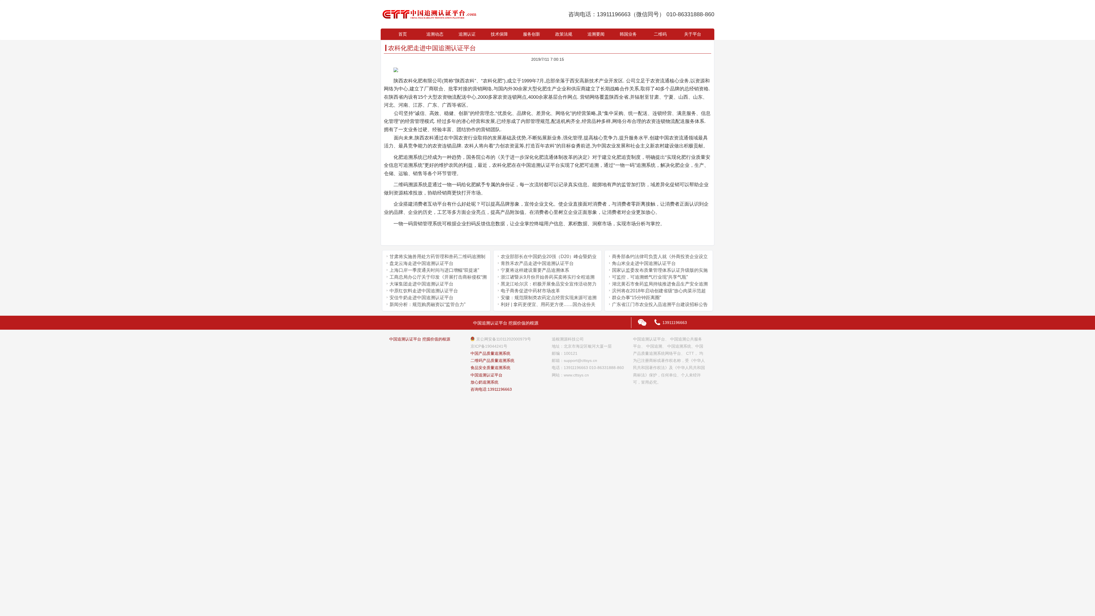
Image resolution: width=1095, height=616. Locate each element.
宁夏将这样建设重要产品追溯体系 (535, 270)
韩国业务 (628, 34)
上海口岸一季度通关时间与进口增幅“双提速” (434, 270)
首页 (402, 34)
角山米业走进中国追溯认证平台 (644, 263)
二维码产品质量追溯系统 (492, 360)
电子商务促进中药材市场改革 (530, 290)
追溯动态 (434, 34)
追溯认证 (467, 34)
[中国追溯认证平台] (429, 14)
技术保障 (499, 34)
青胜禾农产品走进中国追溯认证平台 (537, 263)
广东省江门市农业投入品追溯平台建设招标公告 (660, 304)
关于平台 (692, 34)
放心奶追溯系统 (484, 382)
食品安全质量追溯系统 (490, 367)
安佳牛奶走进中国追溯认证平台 (421, 297)
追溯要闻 (596, 34)
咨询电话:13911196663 (491, 389)
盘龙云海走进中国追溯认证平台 (421, 263)
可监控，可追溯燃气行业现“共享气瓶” (650, 277)
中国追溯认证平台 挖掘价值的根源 (419, 339)
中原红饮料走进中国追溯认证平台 (424, 290)
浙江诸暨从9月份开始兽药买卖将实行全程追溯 (548, 277)
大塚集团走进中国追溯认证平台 (421, 283)
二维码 (660, 34)
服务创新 (531, 34)
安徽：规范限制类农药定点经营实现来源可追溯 (549, 297)
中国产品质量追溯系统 (490, 353)
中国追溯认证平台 (486, 375)
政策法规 (563, 34)
